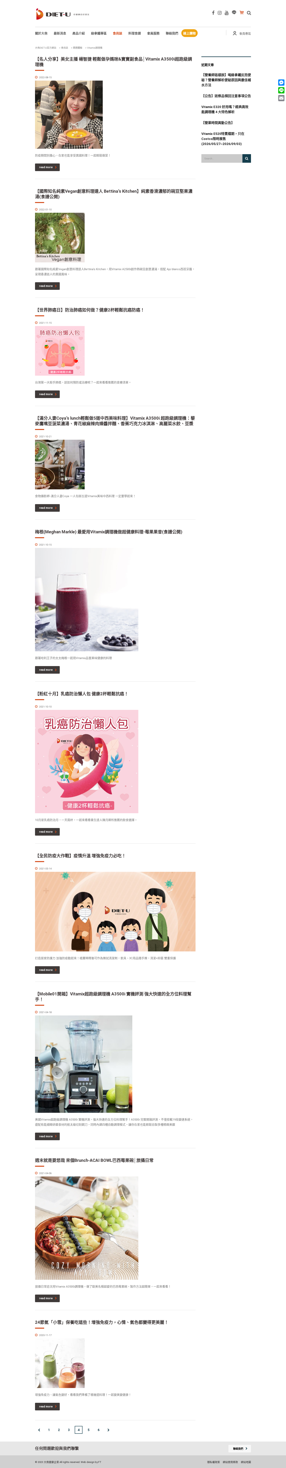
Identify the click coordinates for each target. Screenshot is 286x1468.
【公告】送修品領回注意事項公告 (226, 96)
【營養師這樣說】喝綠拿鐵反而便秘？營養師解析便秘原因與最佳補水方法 (226, 80)
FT (99, 1462)
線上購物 (189, 33)
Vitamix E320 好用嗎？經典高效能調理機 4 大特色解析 (224, 109)
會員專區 (245, 33)
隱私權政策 (213, 1462)
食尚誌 (117, 33)
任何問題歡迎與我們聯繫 (57, 1448)
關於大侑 (41, 33)
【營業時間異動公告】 (217, 123)
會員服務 (153, 33)
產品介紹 (78, 33)
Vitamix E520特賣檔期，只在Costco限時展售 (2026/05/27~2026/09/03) (222, 139)
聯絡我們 (172, 33)
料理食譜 (134, 33)
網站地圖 (246, 1462)
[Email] (281, 98)
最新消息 (60, 33)
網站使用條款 (230, 1462)
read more (46, 167)
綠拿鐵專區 (99, 33)
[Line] (281, 90)
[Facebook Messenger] (281, 82)
